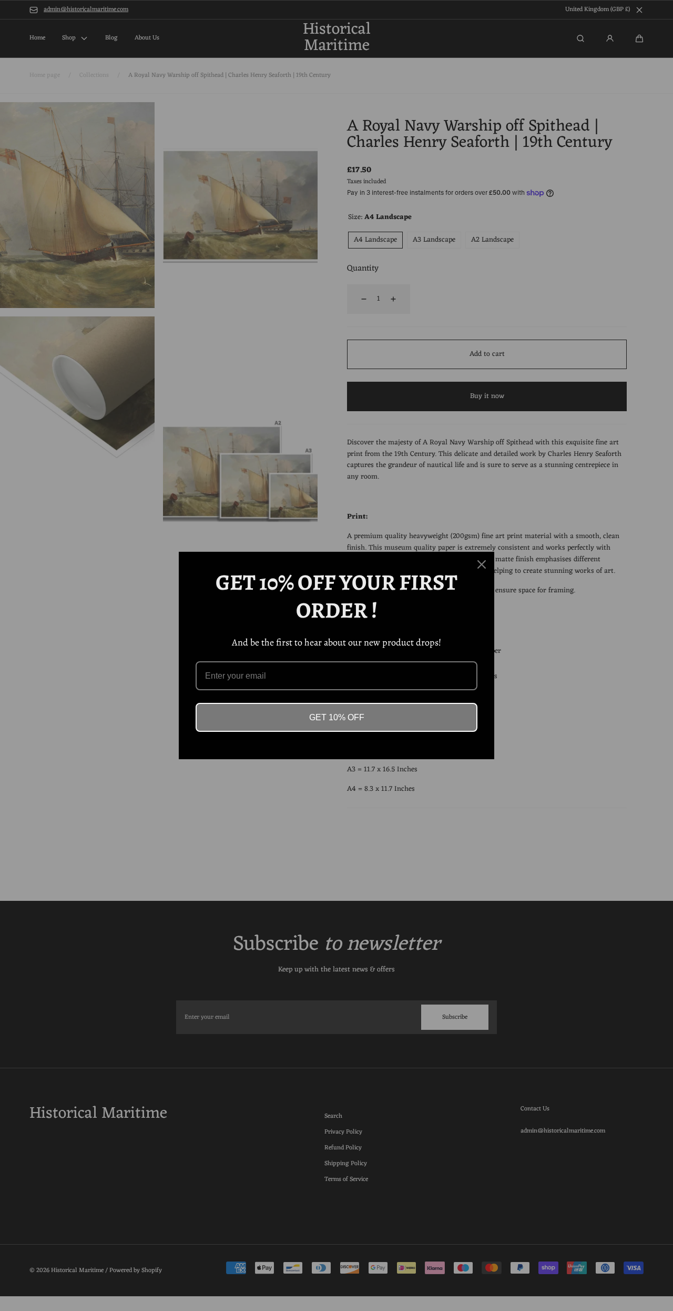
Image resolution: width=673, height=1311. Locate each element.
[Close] (481, 564)
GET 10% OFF (336, 717)
